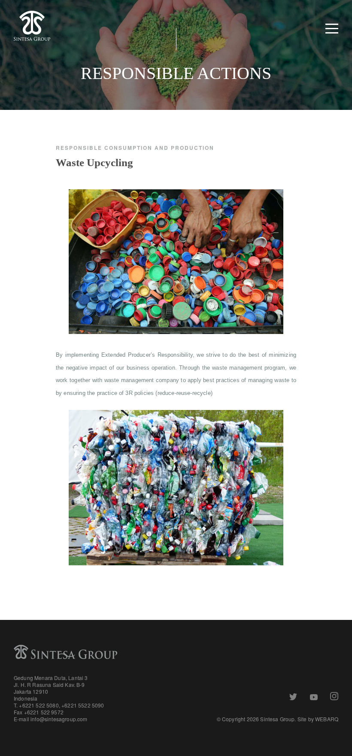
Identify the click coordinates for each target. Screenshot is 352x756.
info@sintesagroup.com (58, 719)
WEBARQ (326, 719)
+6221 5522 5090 (82, 705)
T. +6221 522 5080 (36, 705)
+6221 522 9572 (44, 712)
